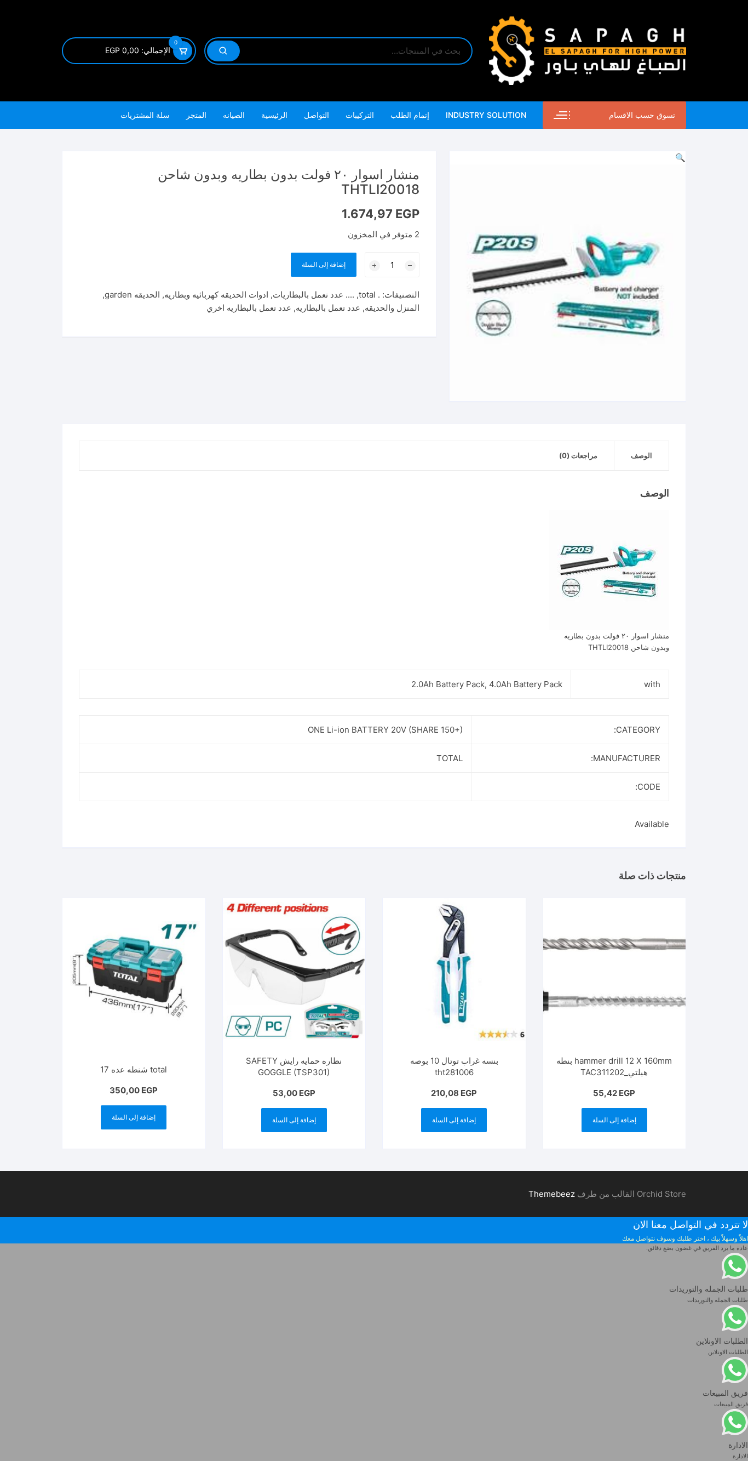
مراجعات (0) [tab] (578, 455)
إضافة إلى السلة (324, 264)
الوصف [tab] (641, 455)
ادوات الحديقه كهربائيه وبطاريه (216, 294)
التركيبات (360, 114)
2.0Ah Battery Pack (448, 684)
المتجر (196, 114)
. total (369, 294)
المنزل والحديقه (392, 308)
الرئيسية (274, 114)
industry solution (486, 114)
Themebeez (551, 1194)
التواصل (316, 114)
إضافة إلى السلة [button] (614, 1120)
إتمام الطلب (409, 114)
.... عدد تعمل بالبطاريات (313, 294)
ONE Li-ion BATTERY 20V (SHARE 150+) (385, 729)
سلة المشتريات (145, 114)
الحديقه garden (132, 294)
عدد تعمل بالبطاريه (328, 308)
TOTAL (449, 758)
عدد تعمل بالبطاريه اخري (248, 308)
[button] (680, 157)
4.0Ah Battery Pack (525, 684)
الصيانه (234, 114)
